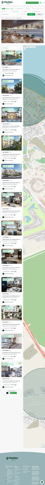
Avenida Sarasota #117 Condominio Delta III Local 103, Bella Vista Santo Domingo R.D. (9, 473)
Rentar (11, 8)
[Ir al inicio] (12, 459)
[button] (25, 47)
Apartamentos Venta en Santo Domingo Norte (35, 478)
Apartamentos (8, 18)
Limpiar (39, 14)
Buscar (31, 14)
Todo (3, 8)
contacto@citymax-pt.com (9, 481)
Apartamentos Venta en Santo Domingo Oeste (35, 468)
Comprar (8, 8)
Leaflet (43, 447)
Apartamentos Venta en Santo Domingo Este (35, 473)
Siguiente (13, 393)
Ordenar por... (6, 48)
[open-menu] (43, 2)
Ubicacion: (28, 8)
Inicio (2, 18)
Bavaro (13, 18)
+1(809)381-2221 (9, 478)
